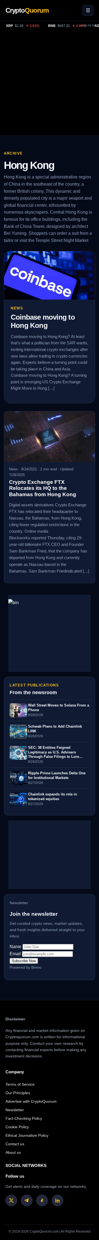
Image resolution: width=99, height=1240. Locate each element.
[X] (11, 1200)
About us (13, 1152)
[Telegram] (26, 1200)
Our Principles (18, 1093)
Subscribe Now (24, 961)
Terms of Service (20, 1084)
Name (15, 946)
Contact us (15, 1144)
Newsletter (15, 1110)
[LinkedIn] (57, 1200)
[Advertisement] (49, 83)
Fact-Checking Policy (24, 1118)
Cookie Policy (17, 1127)
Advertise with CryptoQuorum (31, 1101)
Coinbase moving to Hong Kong (43, 321)
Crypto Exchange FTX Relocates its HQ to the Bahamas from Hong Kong (42, 488)
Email (15, 953)
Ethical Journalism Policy (27, 1135)
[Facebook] (42, 1200)
